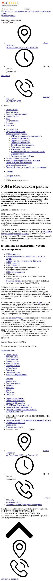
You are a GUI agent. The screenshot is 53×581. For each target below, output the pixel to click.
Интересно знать (13, 176)
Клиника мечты (12, 363)
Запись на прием (13, 383)
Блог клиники (12, 129)
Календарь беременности (16, 114)
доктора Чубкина (16, 318)
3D (39, 302)
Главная (9, 171)
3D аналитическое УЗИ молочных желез (28, 152)
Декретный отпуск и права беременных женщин (26, 167)
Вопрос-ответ (11, 381)
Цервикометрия (17, 154)
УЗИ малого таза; (13, 254)
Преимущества (12, 116)
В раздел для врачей (14, 427)
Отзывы (9, 123)
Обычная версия (13, 505)
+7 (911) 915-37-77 (13, 101)
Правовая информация (15, 423)
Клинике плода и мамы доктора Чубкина (26, 232)
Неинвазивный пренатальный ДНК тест (23, 160)
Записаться (5, 76)
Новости (9, 385)
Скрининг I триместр (20, 138)
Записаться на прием (9, 579)
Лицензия (28, 420)
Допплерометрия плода (21, 147)
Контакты (10, 125)
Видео (8, 390)
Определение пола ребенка (22, 156)
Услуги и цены (12, 112)
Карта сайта (11, 425)
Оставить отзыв (7, 350)
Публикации (11, 368)
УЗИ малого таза (18, 149)
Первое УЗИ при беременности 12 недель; (24, 261)
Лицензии (10, 392)
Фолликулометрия (13, 281)
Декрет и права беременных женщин (21, 410)
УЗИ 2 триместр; (13, 263)
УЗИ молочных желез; (15, 272)
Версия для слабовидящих (31, 505)
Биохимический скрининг (17, 158)
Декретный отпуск (14, 372)
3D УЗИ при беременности (22, 145)
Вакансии (10, 394)
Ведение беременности (15, 132)
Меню (6, 105)
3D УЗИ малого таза (14, 412)
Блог (8, 119)
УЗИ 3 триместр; (13, 265)
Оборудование (12, 121)
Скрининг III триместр (20, 143)
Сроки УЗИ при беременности (19, 163)
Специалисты (12, 110)
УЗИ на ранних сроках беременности (26, 136)
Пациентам (10, 370)
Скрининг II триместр (20, 140)
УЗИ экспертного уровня (16, 134)
